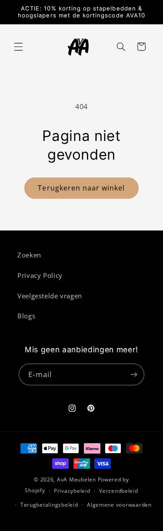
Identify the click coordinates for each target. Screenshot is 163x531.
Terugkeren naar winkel (81, 188)
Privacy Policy (40, 275)
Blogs (26, 315)
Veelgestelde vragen (49, 295)
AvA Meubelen (76, 479)
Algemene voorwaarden (119, 504)
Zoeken (29, 254)
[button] (18, 47)
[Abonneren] (134, 374)
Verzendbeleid (118, 491)
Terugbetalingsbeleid (49, 504)
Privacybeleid (72, 491)
